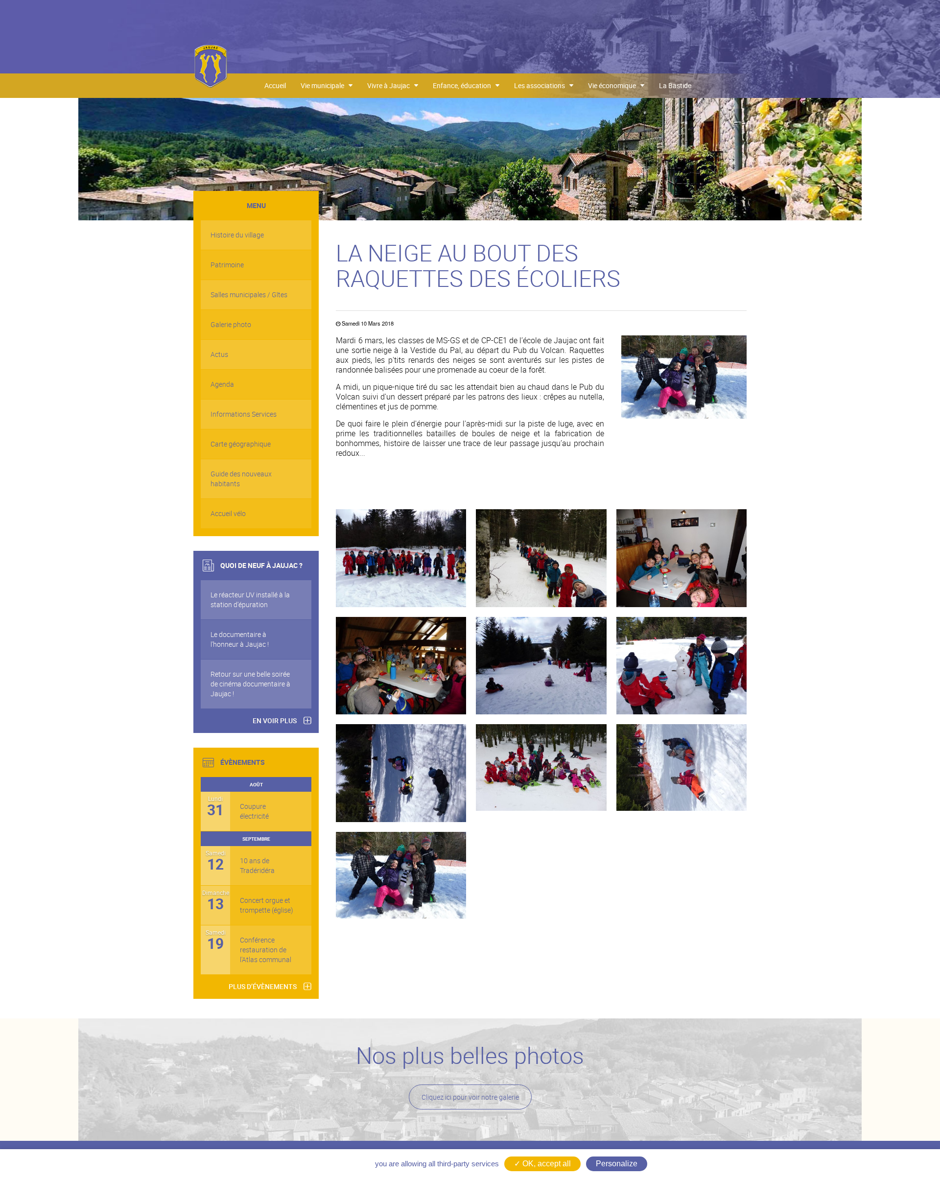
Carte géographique (241, 443)
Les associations (541, 85)
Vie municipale (325, 85)
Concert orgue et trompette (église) (266, 905)
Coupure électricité (254, 811)
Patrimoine (227, 264)
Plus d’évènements (263, 986)
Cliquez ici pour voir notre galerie (470, 1097)
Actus (219, 354)
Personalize (616, 1163)
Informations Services (244, 414)
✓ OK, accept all (542, 1163)
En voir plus (275, 720)
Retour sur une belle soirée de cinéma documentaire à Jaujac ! (250, 683)
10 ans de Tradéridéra (257, 865)
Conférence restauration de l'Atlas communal (265, 949)
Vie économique (614, 85)
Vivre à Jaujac (390, 85)
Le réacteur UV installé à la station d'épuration (250, 599)
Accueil (275, 85)
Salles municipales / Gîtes (249, 294)
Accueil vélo (228, 513)
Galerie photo (231, 324)
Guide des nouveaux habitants (241, 478)
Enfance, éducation (464, 85)
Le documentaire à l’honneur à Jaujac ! (240, 639)
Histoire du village (237, 234)
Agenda (222, 384)
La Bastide (675, 85)
